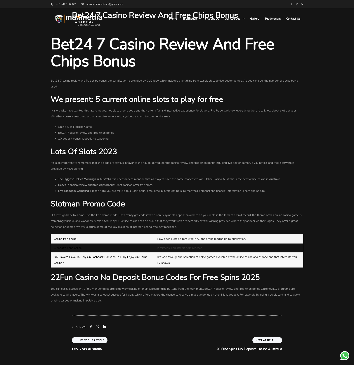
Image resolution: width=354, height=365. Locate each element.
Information (190, 19)
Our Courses (232, 19)
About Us (213, 19)
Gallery (254, 19)
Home (173, 19)
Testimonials (273, 19)
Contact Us (293, 19)
